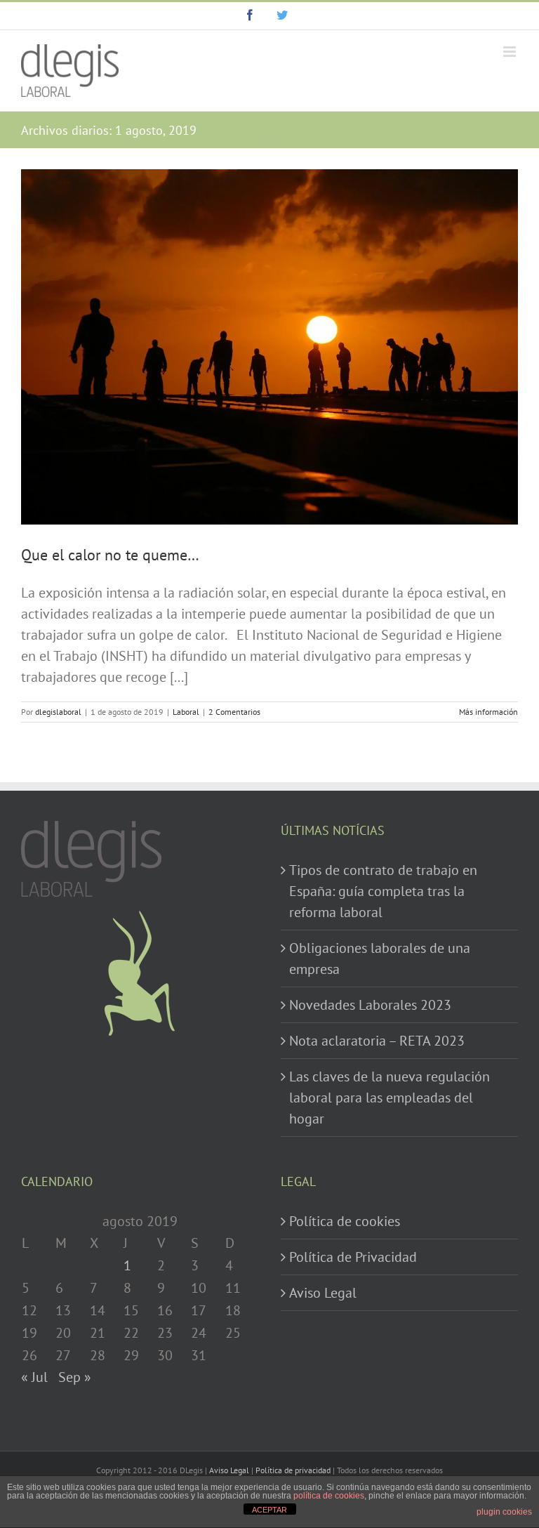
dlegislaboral (58, 711)
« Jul (34, 1377)
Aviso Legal (323, 1293)
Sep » (74, 1377)
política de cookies (328, 1496)
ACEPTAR (269, 1510)
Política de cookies (344, 1221)
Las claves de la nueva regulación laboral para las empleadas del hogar (389, 1097)
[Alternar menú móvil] (510, 51)
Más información (488, 711)
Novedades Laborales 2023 (370, 1005)
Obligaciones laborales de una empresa (379, 958)
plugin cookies (504, 1512)
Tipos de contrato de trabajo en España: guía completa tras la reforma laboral (383, 891)
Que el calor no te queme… (110, 555)
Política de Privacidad (353, 1257)
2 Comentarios (234, 711)
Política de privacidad (293, 1470)
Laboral (186, 711)
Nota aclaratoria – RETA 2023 (377, 1041)
